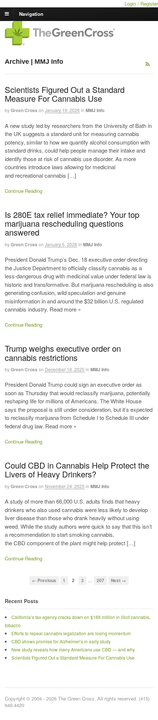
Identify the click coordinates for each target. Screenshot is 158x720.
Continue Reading (23, 190)
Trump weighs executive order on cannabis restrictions (63, 352)
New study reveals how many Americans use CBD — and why (73, 649)
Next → (118, 580)
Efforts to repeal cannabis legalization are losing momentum (71, 633)
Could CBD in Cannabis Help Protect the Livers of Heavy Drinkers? (77, 469)
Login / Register (141, 3)
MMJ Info (95, 110)
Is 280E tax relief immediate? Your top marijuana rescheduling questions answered (72, 223)
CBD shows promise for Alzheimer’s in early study (61, 641)
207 (100, 580)
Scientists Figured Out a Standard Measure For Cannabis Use (65, 94)
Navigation (31, 13)
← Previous (44, 580)
